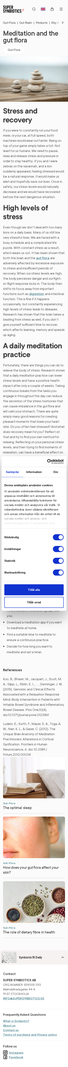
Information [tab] (34, 471)
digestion (36, 294)
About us (9, 1025)
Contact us (11, 1030)
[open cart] (52, 9)
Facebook (16, 1057)
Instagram (16, 1052)
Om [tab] (55, 471)
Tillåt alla (34, 589)
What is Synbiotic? (16, 1021)
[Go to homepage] (13, 9)
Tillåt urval (34, 602)
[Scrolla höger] (59, 22)
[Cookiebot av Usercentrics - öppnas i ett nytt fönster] (48, 461)
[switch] (58, 549)
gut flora (42, 258)
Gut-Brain (26, 22)
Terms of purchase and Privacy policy (30, 1034)
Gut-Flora (10, 22)
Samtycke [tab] (12, 471)
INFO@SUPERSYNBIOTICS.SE (23, 998)
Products (43, 22)
